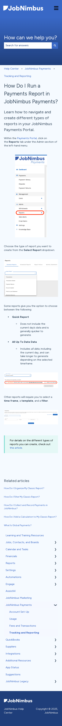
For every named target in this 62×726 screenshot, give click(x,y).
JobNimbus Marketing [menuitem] (19, 597)
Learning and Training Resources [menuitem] (25, 535)
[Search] (55, 45)
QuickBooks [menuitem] (13, 639)
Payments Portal (27, 138)
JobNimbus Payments (38, 68)
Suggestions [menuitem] (13, 674)
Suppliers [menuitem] (11, 646)
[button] (55, 542)
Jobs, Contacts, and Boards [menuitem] (22, 542)
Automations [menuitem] (13, 577)
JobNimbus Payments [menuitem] (19, 604)
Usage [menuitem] (13, 618)
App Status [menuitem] (12, 667)
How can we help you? (30, 37)
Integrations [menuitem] (13, 653)
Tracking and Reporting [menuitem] (24, 632)
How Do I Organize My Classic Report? (24, 488)
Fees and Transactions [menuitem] (22, 625)
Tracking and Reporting (17, 76)
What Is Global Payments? (18, 525)
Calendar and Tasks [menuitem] (17, 549)
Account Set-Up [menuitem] (19, 611)
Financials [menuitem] (11, 556)
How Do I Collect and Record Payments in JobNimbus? (26, 507)
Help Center (11, 68)
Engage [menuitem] (10, 584)
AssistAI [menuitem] (11, 591)
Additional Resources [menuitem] (18, 660)
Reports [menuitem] (10, 563)
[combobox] (28, 45)
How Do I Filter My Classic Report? (22, 496)
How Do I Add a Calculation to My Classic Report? (30, 516)
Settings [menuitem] (11, 570)
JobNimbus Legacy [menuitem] (17, 681)
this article (16, 447)
